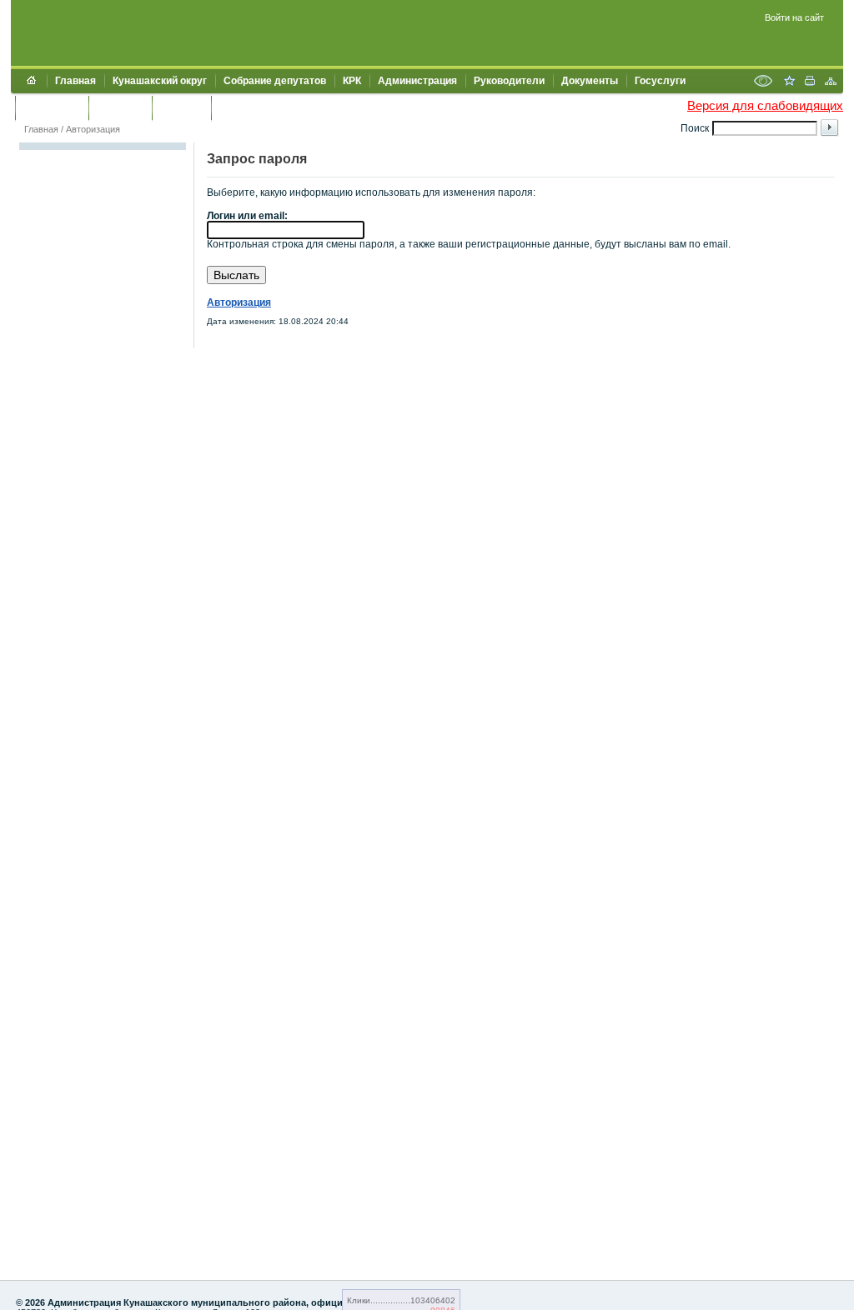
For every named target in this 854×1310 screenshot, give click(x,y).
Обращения (51, 107)
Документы (589, 81)
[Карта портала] (830, 82)
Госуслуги (660, 81)
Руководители (509, 81)
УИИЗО (236, 107)
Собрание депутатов (275, 81)
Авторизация (93, 129)
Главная (75, 81)
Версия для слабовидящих (765, 105)
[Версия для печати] (809, 82)
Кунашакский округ (160, 81)
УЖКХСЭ (181, 107)
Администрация (417, 81)
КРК (352, 81)
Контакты (120, 107)
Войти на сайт (794, 17)
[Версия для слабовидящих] (763, 82)
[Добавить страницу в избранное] (789, 82)
